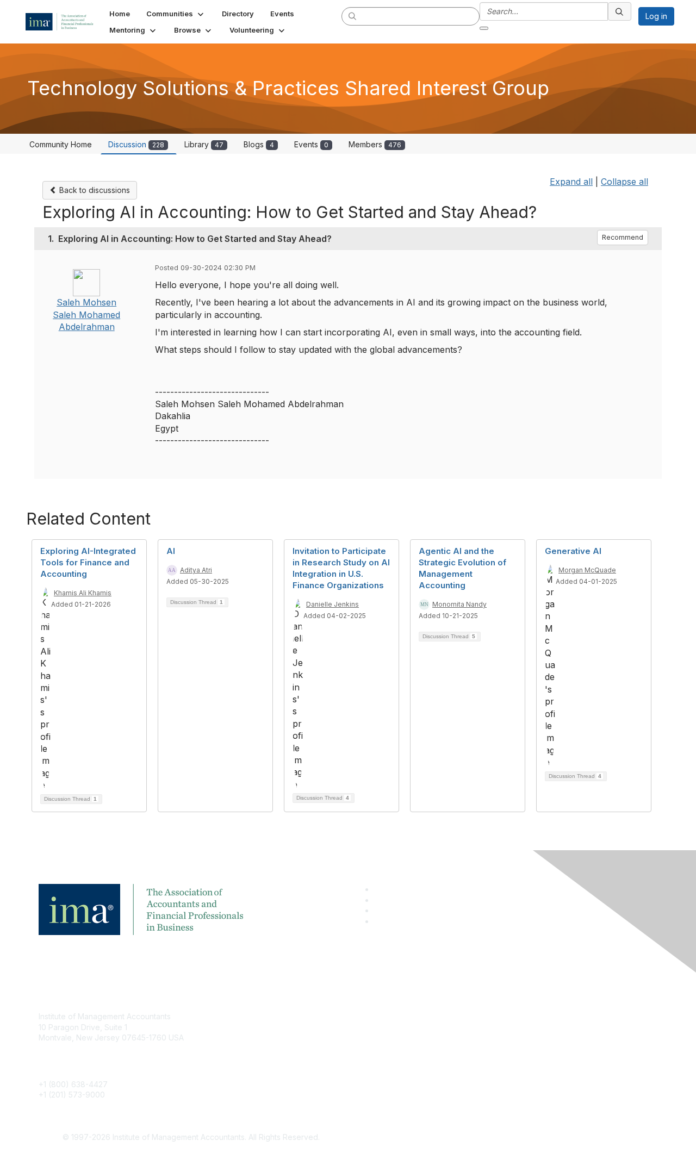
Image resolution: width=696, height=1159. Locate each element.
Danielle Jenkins (332, 604)
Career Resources (281, 1064)
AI (170, 551)
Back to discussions (93, 190)
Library (203, 144)
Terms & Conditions (491, 1032)
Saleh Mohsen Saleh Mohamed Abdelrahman (86, 314)
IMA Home (266, 1016)
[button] (176, 13)
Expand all (571, 181)
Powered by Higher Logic (505, 1138)
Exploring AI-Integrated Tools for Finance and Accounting (88, 562)
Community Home (60, 144)
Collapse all (624, 181)
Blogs (259, 144)
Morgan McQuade (587, 570)
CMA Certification (279, 1032)
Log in (656, 16)
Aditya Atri (196, 570)
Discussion (136, 144)
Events (311, 144)
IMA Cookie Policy (489, 1016)
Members (375, 144)
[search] (352, 15)
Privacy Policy (482, 1048)
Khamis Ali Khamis (82, 593)
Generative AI (573, 551)
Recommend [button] (622, 237)
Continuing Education (286, 1048)
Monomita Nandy (459, 604)
